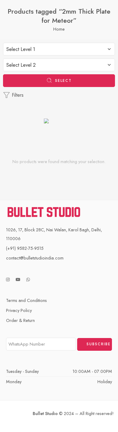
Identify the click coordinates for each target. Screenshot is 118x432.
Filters (17, 95)
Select (63, 80)
